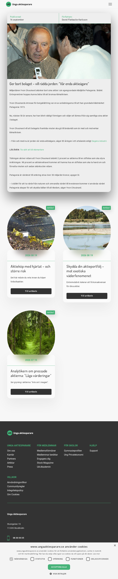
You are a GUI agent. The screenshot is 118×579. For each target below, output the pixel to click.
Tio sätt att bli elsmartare (32, 150)
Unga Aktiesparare (19, 445)
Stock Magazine (45, 463)
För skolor (71, 445)
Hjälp (93, 445)
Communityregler (16, 486)
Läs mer (96, 554)
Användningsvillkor (17, 482)
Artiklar (10, 463)
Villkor (11, 477)
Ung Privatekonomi (73, 454)
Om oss (11, 450)
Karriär (10, 454)
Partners (11, 459)
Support (94, 450)
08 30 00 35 (18, 538)
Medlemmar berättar (47, 454)
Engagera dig (43, 459)
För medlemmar (46, 445)
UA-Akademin (44, 467)
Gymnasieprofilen (73, 450)
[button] (59, 574)
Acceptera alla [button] (59, 567)
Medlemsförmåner (46, 450)
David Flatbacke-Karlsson (74, 19)
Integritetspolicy (15, 490)
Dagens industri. (100, 141)
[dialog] (59, 560)
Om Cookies (13, 494)
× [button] (115, 545)
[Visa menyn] (110, 4)
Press (10, 467)
